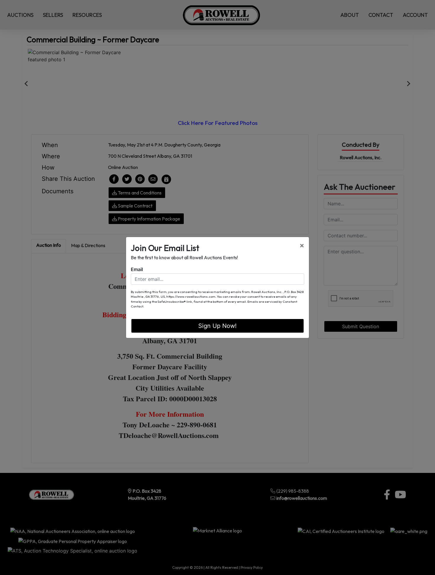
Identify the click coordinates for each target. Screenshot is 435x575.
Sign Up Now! (217, 325)
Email (137, 269)
